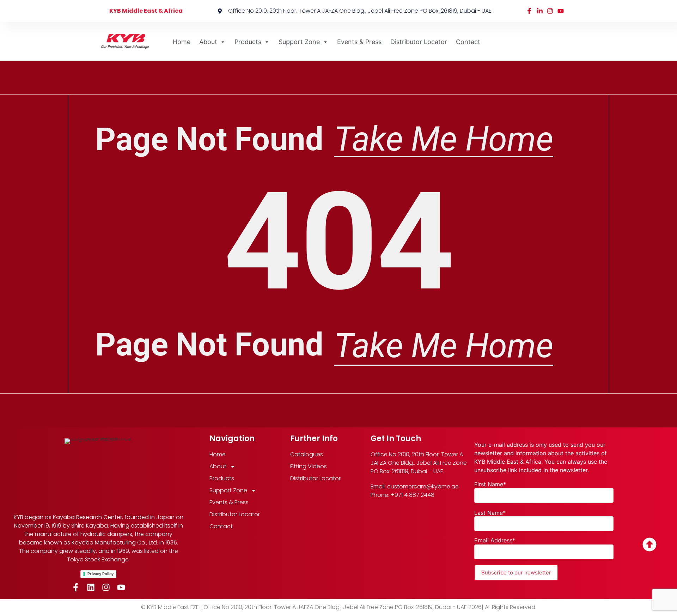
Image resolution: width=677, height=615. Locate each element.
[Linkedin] (91, 587)
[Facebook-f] (76, 587)
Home (181, 41)
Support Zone (299, 41)
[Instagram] (106, 587)
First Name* (490, 484)
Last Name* (490, 513)
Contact (468, 41)
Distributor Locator (418, 41)
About (208, 41)
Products (247, 41)
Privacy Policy (100, 573)
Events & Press (359, 41)
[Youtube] (121, 587)
